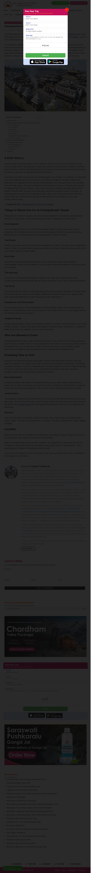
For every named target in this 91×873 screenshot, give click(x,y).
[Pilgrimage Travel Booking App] (38, 63)
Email (28, 23)
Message (29, 35)
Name (28, 17)
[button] (67, 10)
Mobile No (30, 29)
